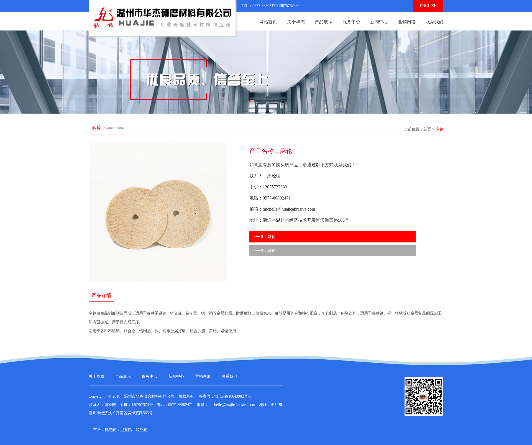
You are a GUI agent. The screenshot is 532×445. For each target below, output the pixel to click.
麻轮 (439, 129)
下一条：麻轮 (263, 251)
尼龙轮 (126, 430)
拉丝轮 (141, 430)
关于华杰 (296, 21)
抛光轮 (110, 430)
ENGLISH (428, 6)
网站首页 (268, 21)
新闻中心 (379, 21)
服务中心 (351, 21)
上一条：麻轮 (263, 237)
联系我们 (434, 21)
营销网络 (407, 21)
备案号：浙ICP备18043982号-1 (225, 396)
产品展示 (323, 21)
